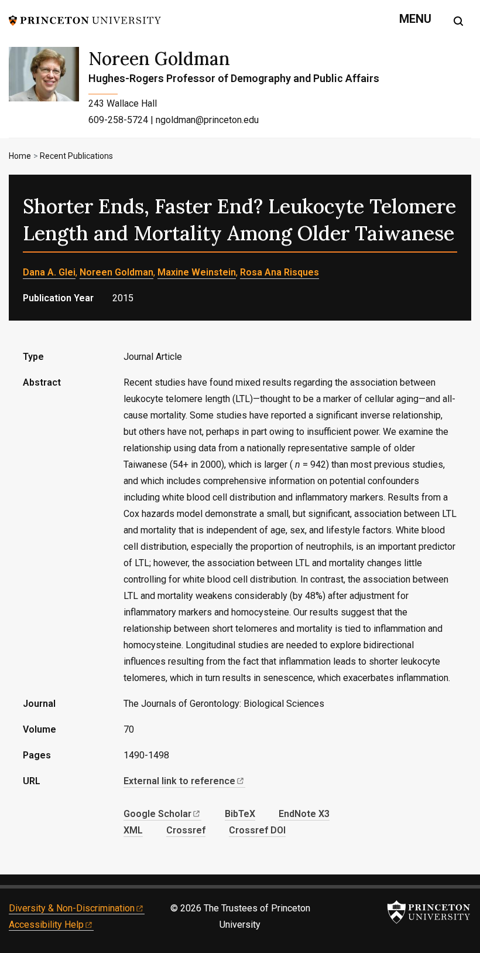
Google (157, 813)
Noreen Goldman (159, 58)
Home (20, 156)
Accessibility (46, 924)
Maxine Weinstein (196, 272)
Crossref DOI (257, 830)
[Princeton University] (85, 19)
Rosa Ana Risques (279, 272)
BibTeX (240, 813)
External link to (179, 781)
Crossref (185, 830)
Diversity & (72, 908)
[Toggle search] (458, 21)
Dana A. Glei (49, 272)
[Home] (48, 92)
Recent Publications (76, 156)
